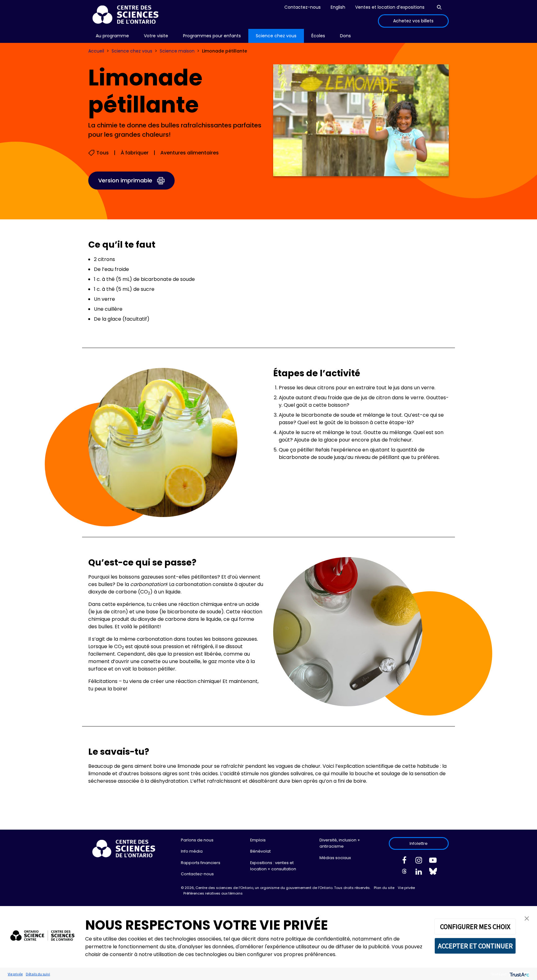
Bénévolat (260, 851)
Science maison (177, 51)
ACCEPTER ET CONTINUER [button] (475, 945)
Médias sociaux (335, 857)
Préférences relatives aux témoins (213, 893)
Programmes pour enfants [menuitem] (212, 36)
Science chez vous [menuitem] (276, 36)
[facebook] (404, 861)
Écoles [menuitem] (318, 36)
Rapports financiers (200, 862)
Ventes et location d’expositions (390, 7)
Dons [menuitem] (345, 36)
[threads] (404, 873)
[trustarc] (518, 974)
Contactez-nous (302, 7)
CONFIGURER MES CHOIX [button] (475, 926)
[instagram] (419, 861)
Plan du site (384, 887)
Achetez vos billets (413, 21)
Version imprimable (125, 180)
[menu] (112, 36)
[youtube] (433, 861)
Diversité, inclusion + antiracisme (339, 843)
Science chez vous (132, 51)
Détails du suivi (38, 974)
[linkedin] (419, 873)
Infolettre (419, 843)
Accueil (96, 51)
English (338, 7)
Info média (192, 851)
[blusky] (433, 873)
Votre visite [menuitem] (156, 36)
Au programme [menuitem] (112, 36)
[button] (527, 918)
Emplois (258, 840)
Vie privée (406, 887)
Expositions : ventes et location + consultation (273, 866)
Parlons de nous (197, 840)
